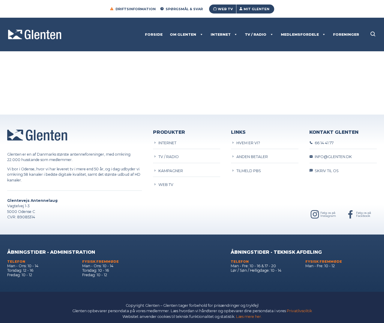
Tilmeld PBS (248, 171)
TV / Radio (255, 34)
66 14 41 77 (323, 143)
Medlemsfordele (300, 34)
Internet (221, 34)
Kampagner (170, 171)
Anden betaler (251, 156)
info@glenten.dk (332, 156)
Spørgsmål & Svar (184, 9)
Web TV (225, 9)
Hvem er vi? (247, 143)
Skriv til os (326, 171)
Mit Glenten (256, 9)
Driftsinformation (136, 9)
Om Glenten (183, 34)
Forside (154, 34)
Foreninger (346, 34)
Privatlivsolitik (299, 311)
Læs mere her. (249, 316)
